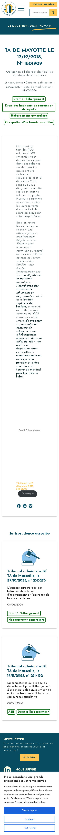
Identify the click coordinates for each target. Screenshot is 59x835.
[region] (29, 803)
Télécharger (27, 494)
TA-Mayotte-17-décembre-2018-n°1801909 (25, 486)
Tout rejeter (29, 828)
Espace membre (43, 4)
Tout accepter (29, 810)
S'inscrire (29, 757)
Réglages (29, 819)
